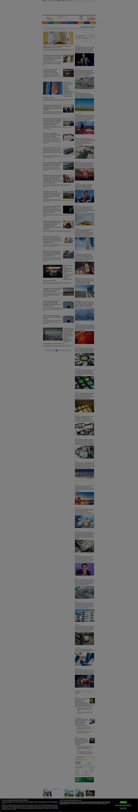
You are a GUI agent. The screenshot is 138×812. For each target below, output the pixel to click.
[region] (69, 805)
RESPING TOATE (123, 808)
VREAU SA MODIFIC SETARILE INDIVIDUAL (123, 805)
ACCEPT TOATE (123, 802)
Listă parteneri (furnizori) (63, 804)
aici (8, 807)
